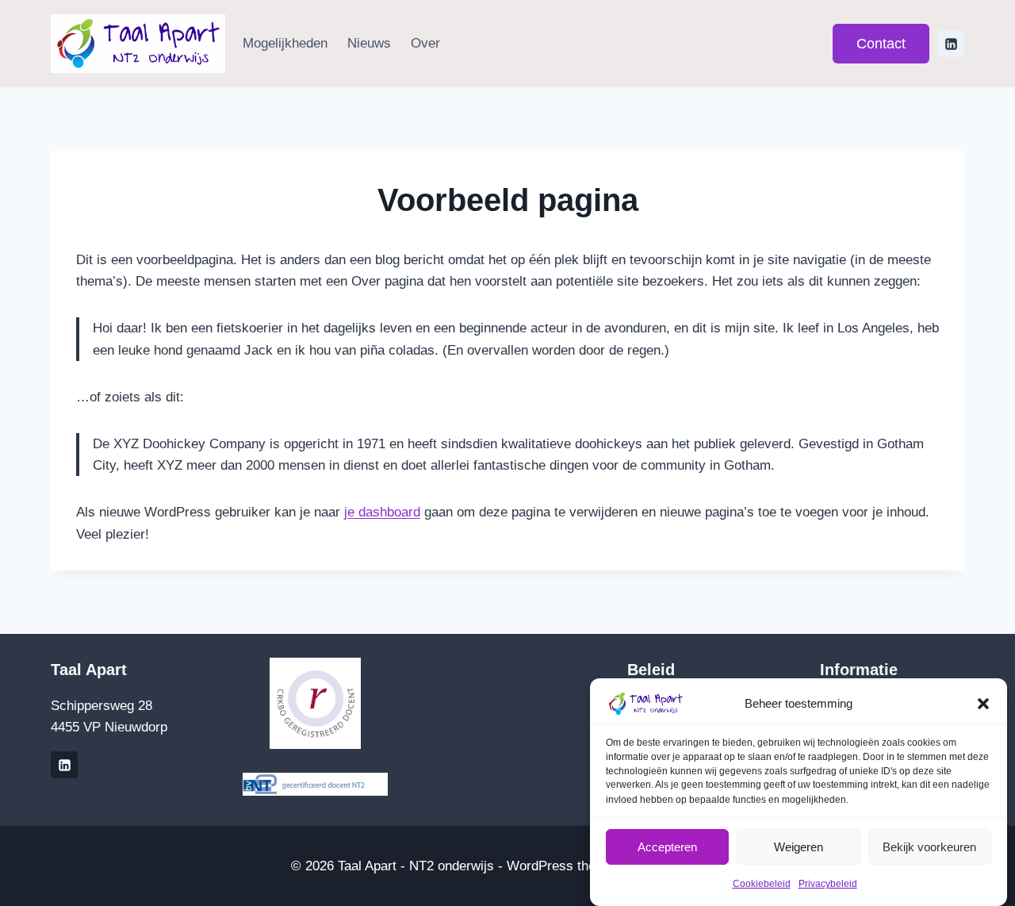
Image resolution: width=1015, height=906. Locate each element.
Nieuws (369, 43)
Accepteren (667, 846)
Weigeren (798, 846)
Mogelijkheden (285, 43)
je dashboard (382, 512)
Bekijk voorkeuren (929, 846)
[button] (983, 704)
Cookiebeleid (762, 884)
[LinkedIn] (950, 43)
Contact (881, 44)
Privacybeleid (828, 884)
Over (425, 43)
